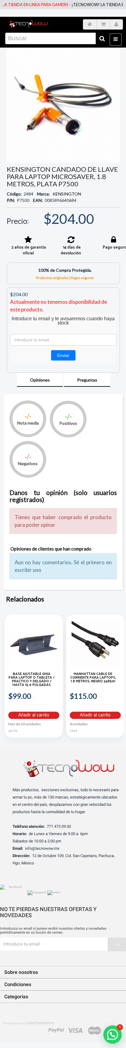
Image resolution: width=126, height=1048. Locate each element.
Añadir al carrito (33, 715)
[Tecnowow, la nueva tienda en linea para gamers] (28, 23)
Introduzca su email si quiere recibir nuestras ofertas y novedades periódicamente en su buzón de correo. (53, 931)
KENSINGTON (67, 193)
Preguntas (87, 379)
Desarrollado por (28, 1023)
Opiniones (40, 379)
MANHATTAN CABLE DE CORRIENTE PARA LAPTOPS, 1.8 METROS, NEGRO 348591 (93, 678)
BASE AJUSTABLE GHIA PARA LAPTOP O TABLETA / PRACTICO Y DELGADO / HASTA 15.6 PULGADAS (31, 680)
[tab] (40, 380)
